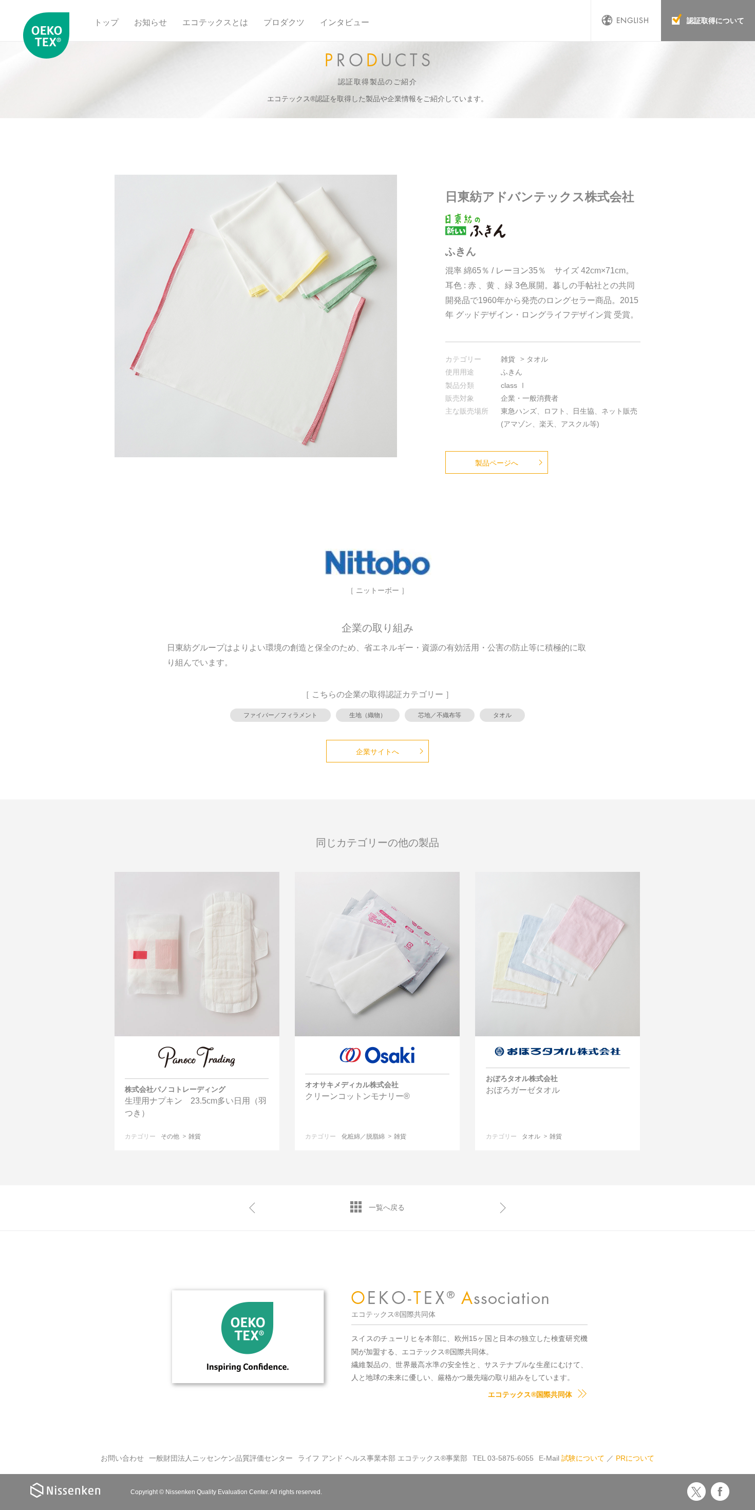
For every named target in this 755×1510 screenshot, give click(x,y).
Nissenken (65, 1490)
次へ (502, 1208)
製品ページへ (496, 463)
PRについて (635, 1458)
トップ (106, 22)
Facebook (720, 1491)
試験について (583, 1458)
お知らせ (150, 22)
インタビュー (344, 22)
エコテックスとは (215, 22)
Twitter (696, 1491)
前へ (252, 1208)
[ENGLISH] (626, 20)
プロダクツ (284, 22)
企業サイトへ (377, 752)
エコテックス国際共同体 (48, 35)
